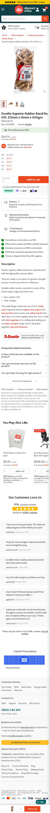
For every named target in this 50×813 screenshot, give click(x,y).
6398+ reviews (30, 512)
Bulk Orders (26, 687)
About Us (5, 766)
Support (12, 703)
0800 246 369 (10, 710)
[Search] (45, 19)
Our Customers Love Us (25, 497)
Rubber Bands (7, 38)
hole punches (7, 313)
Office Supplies (17, 35)
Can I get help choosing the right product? (21, 373)
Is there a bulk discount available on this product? (20, 355)
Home (4, 35)
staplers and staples (32, 309)
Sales (3, 703)
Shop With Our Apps (30, 773)
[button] (3, 9)
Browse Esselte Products (31, 338)
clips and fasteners (19, 327)
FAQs (16, 687)
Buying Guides (40, 687)
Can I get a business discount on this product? (18, 364)
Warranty (18, 690)
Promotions (6, 690)
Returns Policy (22, 769)
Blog (33, 766)
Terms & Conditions (9, 773)
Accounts (23, 703)
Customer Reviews (20, 766)
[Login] (37, 9)
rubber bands (36, 313)
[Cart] (44, 10)
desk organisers (13, 320)
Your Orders (6, 687)
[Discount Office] (25, 9)
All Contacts (34, 703)
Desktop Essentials (36, 35)
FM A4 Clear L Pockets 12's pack (14, 454)
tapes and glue (11, 323)
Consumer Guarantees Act (12, 777)
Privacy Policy (7, 769)
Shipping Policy (37, 769)
